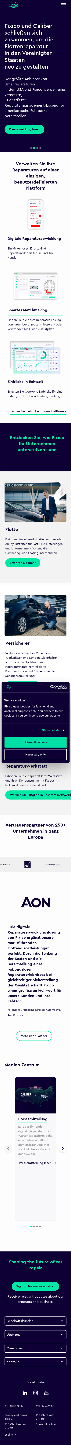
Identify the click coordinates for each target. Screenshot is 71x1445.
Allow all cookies (35, 742)
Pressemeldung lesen (24, 129)
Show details (50, 730)
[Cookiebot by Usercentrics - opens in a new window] (50, 687)
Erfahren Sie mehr (23, 562)
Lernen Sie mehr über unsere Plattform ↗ (38, 411)
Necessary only (35, 754)
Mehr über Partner (34, 1035)
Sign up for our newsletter (35, 1286)
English (9, 1434)
